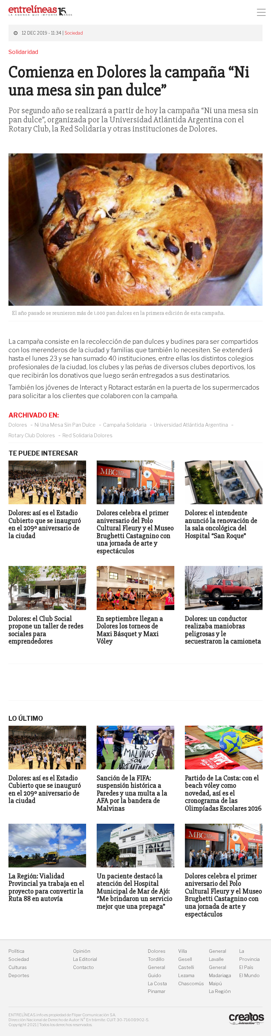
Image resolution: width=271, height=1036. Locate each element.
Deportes (18, 975)
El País (246, 967)
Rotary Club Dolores (31, 435)
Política (16, 951)
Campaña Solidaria (124, 425)
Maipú (215, 983)
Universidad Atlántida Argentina (191, 425)
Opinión (81, 951)
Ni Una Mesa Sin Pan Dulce (65, 425)
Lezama (186, 975)
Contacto (83, 967)
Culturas (17, 967)
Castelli (186, 967)
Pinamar (156, 991)
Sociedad (74, 33)
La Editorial (85, 959)
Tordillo (156, 959)
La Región (220, 991)
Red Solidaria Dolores (87, 435)
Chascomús (191, 983)
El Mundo (249, 975)
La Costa (157, 983)
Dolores (17, 425)
